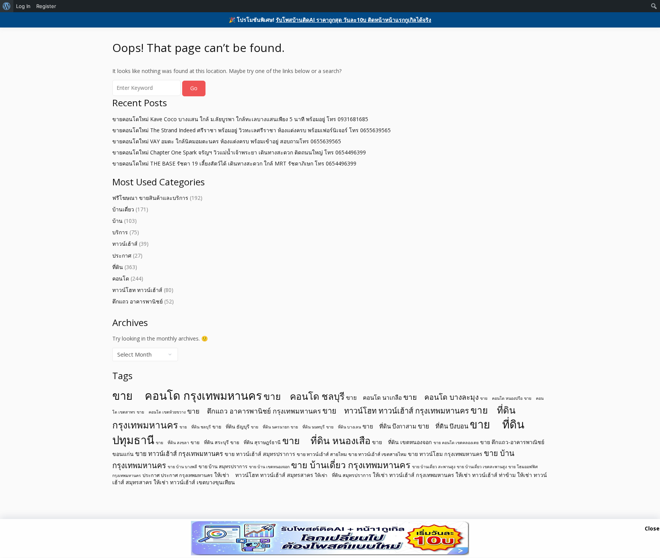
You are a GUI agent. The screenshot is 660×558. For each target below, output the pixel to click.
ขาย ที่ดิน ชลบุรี (195, 427)
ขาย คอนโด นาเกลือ (374, 397)
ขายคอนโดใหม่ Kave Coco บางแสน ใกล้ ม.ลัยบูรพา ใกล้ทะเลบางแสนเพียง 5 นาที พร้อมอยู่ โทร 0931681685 (240, 119)
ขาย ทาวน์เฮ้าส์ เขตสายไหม (377, 454)
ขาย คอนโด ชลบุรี (304, 396)
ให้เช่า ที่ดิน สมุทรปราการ (343, 475)
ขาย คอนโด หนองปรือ (501, 398)
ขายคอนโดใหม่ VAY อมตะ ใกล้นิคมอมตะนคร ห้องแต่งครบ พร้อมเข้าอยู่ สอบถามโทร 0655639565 (226, 141)
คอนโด (120, 278)
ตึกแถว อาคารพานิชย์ (137, 301)
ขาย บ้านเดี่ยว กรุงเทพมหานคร (351, 465)
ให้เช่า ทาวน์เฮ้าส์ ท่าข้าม (486, 475)
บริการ (120, 232)
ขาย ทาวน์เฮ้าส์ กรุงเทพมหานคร (179, 453)
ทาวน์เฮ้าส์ (125, 243)
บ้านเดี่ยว (123, 209)
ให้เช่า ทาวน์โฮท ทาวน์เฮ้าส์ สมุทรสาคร (263, 475)
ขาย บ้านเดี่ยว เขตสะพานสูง (482, 466)
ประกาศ (121, 255)
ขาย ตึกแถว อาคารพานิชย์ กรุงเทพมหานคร (254, 410)
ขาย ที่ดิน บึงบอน (443, 426)
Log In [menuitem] (23, 6)
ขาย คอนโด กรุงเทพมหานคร (187, 395)
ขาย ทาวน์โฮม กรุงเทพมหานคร (445, 453)
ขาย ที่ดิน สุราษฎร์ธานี (255, 442)
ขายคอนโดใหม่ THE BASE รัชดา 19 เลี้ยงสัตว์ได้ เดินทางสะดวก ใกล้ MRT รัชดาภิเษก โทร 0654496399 (234, 163)
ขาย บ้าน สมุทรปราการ (223, 466)
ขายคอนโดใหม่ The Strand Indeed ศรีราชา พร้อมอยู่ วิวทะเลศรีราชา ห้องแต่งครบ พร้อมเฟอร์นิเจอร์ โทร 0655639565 (251, 130)
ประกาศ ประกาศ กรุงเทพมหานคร (177, 475)
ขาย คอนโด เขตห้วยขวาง (161, 412)
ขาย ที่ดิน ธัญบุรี (230, 426)
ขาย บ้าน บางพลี (182, 466)
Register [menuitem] (46, 6)
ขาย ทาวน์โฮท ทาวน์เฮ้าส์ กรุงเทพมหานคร (395, 411)
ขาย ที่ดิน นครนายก (270, 427)
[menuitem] (6, 6)
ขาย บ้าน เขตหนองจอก (269, 466)
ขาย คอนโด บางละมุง (441, 397)
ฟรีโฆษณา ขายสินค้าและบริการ (150, 197)
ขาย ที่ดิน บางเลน (343, 427)
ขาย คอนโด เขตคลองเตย (456, 442)
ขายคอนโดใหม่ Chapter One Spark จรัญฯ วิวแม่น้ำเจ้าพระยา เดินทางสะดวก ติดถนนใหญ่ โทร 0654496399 (239, 152)
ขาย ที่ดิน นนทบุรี (308, 427)
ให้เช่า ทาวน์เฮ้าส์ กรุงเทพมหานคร (413, 475)
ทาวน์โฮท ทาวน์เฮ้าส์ (137, 290)
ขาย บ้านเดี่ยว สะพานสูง (433, 466)
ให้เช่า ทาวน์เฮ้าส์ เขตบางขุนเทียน (194, 482)
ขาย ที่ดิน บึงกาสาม (389, 426)
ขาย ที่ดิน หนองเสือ (326, 440)
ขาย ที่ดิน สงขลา (172, 442)
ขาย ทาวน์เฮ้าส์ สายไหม (322, 454)
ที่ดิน (117, 267)
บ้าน (117, 220)
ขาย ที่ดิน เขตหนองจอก (402, 442)
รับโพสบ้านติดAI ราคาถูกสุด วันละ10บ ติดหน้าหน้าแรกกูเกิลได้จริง (353, 19)
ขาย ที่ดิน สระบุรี (210, 442)
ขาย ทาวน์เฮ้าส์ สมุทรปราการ (260, 453)
